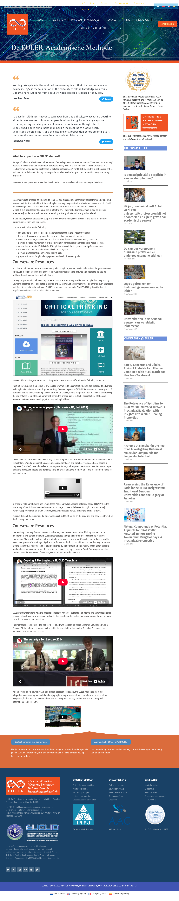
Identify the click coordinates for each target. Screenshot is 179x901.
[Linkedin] (19, 869)
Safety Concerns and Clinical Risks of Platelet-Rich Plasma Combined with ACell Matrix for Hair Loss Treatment (144, 370)
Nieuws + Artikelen (93, 28)
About (40, 19)
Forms (84, 10)
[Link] (37, 869)
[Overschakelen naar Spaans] (174, 6)
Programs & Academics (85, 19)
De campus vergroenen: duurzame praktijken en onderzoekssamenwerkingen (143, 252)
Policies (104, 3)
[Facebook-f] (13, 869)
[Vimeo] (31, 869)
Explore (58, 19)
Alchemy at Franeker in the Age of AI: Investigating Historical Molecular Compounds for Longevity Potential (144, 451)
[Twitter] (8, 869)
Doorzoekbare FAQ (121, 3)
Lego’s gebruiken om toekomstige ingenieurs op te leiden (143, 287)
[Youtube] (25, 869)
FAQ (128, 19)
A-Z (83, 3)
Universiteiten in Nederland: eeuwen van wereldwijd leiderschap (143, 322)
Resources (138, 3)
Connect (113, 19)
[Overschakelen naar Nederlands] (158, 6)
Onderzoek (142, 19)
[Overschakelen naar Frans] (168, 6)
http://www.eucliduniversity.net (27, 290)
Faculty (93, 3)
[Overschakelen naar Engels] (163, 6)
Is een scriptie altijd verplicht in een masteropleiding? (145, 176)
